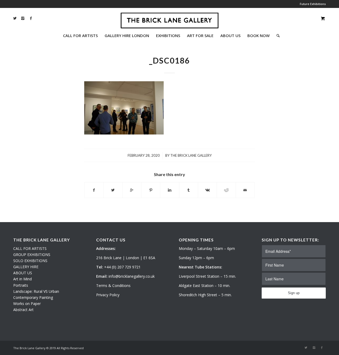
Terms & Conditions (113, 285)
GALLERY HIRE (25, 266)
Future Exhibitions (313, 4)
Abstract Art (23, 309)
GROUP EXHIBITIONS (31, 254)
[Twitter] (15, 18)
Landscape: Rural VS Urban (36, 291)
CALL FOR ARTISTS (30, 248)
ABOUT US (22, 272)
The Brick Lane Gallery (191, 155)
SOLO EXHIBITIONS (30, 260)
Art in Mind (22, 278)
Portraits (20, 285)
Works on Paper (27, 303)
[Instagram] (23, 18)
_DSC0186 (169, 60)
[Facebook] (31, 18)
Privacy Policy (107, 294)
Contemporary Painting (33, 297)
